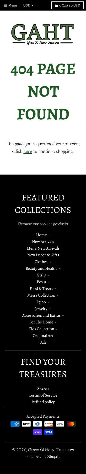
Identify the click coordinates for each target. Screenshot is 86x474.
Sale (43, 342)
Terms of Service (43, 395)
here (27, 151)
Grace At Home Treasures (51, 450)
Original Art (43, 335)
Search (43, 388)
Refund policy (43, 402)
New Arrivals (43, 241)
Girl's (41, 275)
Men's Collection (41, 295)
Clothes (41, 261)
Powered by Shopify (43, 457)
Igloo (41, 302)
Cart (69, 5)
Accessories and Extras (41, 315)
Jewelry (41, 308)
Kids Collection (41, 329)
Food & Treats (41, 288)
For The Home (41, 322)
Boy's (41, 282)
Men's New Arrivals (43, 248)
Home (41, 235)
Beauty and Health (41, 268)
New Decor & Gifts (43, 255)
